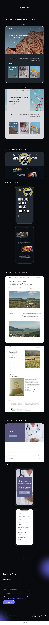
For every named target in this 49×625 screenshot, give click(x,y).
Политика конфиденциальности (9, 614)
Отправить (9, 602)
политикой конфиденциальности (16, 598)
